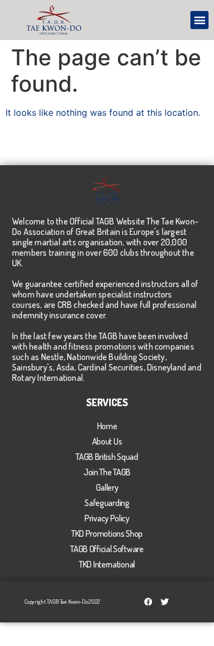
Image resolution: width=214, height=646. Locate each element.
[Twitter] (165, 601)
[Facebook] (148, 601)
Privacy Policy (107, 518)
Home (107, 425)
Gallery (107, 487)
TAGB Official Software (106, 548)
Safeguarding (107, 502)
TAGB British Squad (107, 456)
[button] (199, 20)
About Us (107, 441)
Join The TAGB (107, 472)
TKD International (107, 564)
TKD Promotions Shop (107, 533)
